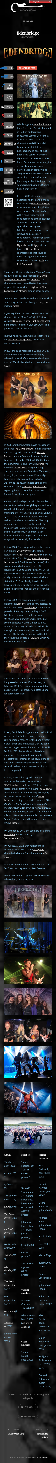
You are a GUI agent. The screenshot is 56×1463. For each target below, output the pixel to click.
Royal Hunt (30, 320)
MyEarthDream (24, 550)
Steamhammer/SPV (14, 838)
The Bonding (44, 788)
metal (16, 305)
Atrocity (23, 290)
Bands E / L (30, 1407)
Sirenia (40, 463)
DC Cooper (18, 320)
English (35, 2)
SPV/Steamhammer (14, 785)
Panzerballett (39, 486)
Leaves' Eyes (20, 467)
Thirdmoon (30, 607)
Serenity (21, 603)
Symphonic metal (42, 124)
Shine (7, 365)
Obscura (27, 486)
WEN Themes (42, 1457)
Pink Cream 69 (24, 264)
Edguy (35, 245)
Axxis (41, 260)
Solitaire (35, 637)
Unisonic (35, 279)
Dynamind (9, 834)
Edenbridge (29, 1416)
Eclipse (13, 822)
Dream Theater (34, 249)
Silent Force (43, 320)
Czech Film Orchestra (28, 554)
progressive (45, 302)
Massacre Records (40, 203)
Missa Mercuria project (20, 339)
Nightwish (22, 245)
